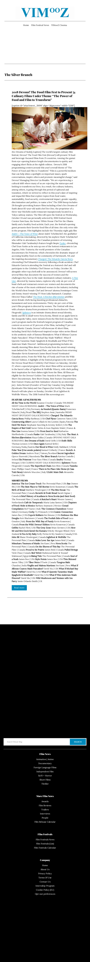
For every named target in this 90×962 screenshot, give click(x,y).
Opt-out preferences (45, 894)
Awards (45, 801)
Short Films (45, 779)
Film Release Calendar (45, 821)
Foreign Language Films (45, 767)
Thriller (45, 783)
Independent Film (45, 771)
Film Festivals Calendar (45, 847)
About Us (45, 869)
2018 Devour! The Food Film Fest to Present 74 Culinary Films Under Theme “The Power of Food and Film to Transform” (43, 96)
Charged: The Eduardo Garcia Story (55, 259)
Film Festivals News (45, 839)
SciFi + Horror (45, 775)
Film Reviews (45, 805)
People (45, 817)
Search (78, 742)
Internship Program (45, 885)
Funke (63, 243)
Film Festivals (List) (45, 843)
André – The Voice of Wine (25, 233)
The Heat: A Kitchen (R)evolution (49, 296)
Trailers (45, 809)
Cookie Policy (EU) (45, 889)
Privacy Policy (45, 873)
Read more (19, 587)
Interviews (45, 813)
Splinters (26, 312)
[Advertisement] (45, 45)
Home (26, 25)
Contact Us (45, 881)
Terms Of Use (45, 877)
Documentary (45, 763)
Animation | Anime (45, 759)
